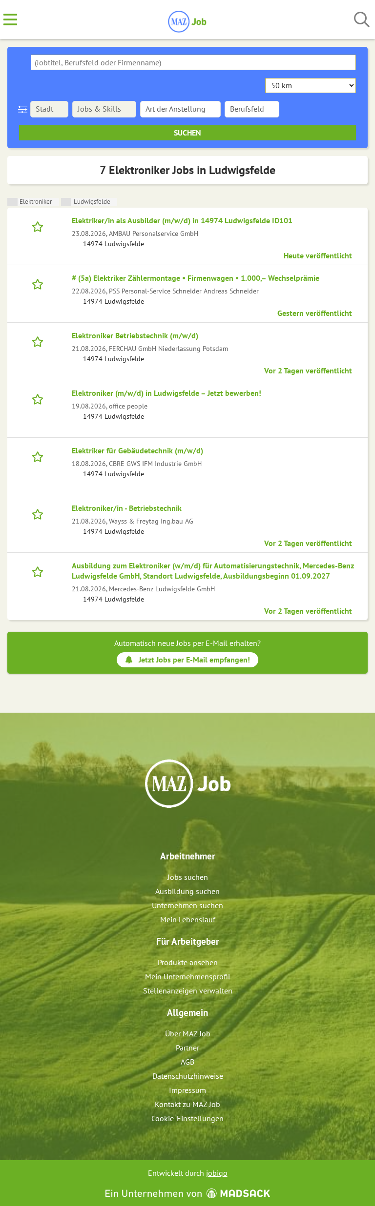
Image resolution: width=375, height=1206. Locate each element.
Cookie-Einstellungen (187, 1118)
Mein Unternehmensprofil (187, 976)
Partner (187, 1047)
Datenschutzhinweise (187, 1076)
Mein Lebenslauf (187, 919)
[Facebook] (180, 828)
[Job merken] (40, 225)
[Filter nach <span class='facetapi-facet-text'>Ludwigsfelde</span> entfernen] (66, 202)
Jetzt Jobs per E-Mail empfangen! (194, 659)
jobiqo (217, 1173)
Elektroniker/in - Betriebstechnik (127, 508)
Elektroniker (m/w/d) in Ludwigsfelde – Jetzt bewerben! (166, 393)
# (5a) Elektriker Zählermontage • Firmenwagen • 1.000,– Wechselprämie (195, 278)
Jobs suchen (187, 877)
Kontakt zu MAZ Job (187, 1104)
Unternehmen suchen (187, 905)
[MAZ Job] (188, 20)
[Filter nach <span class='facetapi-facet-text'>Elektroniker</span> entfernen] (12, 202)
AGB (187, 1062)
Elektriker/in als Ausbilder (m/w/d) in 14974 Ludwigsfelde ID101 (182, 220)
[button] (24, 109)
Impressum (187, 1090)
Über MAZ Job (187, 1033)
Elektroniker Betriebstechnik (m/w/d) (135, 335)
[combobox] (193, 62)
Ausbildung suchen (187, 891)
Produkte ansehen (188, 962)
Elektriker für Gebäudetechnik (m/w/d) (137, 450)
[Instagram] (196, 828)
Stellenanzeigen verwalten (187, 990)
